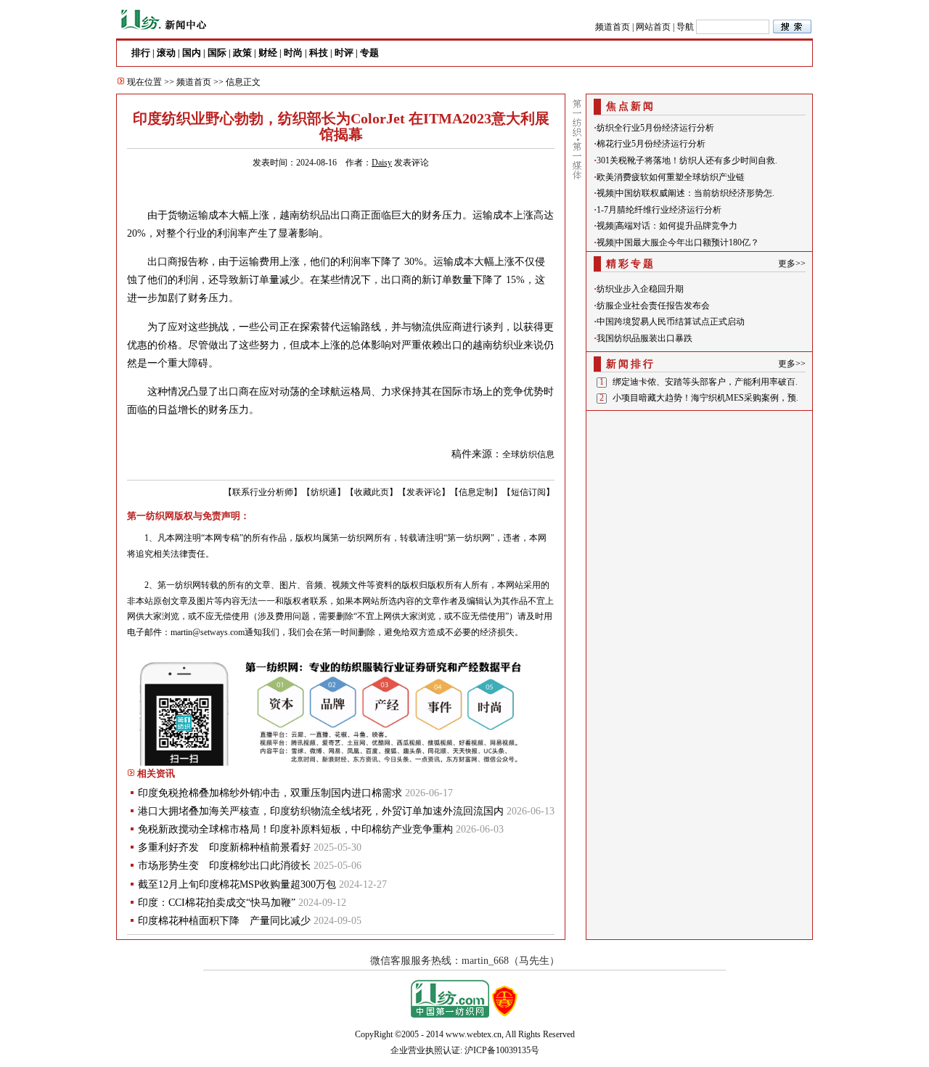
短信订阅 (528, 492)
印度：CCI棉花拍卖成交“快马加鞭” (216, 902)
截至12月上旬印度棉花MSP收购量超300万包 (237, 884)
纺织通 (324, 492)
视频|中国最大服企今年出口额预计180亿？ (678, 242)
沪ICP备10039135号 (501, 1050)
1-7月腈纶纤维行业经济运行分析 (659, 210)
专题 (369, 52)
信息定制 (476, 492)
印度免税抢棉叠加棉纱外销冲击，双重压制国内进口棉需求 (270, 793)
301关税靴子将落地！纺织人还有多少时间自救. (687, 160)
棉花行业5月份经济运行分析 (651, 144)
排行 (140, 52)
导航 (685, 27)
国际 (217, 52)
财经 (267, 52)
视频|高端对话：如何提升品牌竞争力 (667, 226)
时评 (344, 52)
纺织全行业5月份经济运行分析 (655, 128)
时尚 (293, 52)
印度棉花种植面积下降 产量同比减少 (224, 920)
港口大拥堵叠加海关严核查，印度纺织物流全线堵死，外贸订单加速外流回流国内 (321, 811)
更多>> (792, 263)
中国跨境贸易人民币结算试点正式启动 (671, 321)
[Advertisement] (700, 506)
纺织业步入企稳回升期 (640, 289)
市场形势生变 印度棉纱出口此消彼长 (224, 865)
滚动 (166, 52)
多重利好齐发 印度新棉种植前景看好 (224, 847)
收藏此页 (371, 492)
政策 (242, 52)
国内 (191, 52)
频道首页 (612, 27)
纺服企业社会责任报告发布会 (653, 306)
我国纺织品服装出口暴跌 (644, 338)
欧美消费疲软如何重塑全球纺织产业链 (671, 177)
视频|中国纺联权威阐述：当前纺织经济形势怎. (685, 193)
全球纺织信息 (528, 454)
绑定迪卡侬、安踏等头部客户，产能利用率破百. (705, 382)
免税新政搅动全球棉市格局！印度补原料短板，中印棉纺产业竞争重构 (295, 829)
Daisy (382, 163)
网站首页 (653, 27)
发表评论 (411, 163)
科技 (318, 52)
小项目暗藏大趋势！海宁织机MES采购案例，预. (705, 398)
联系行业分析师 (262, 492)
